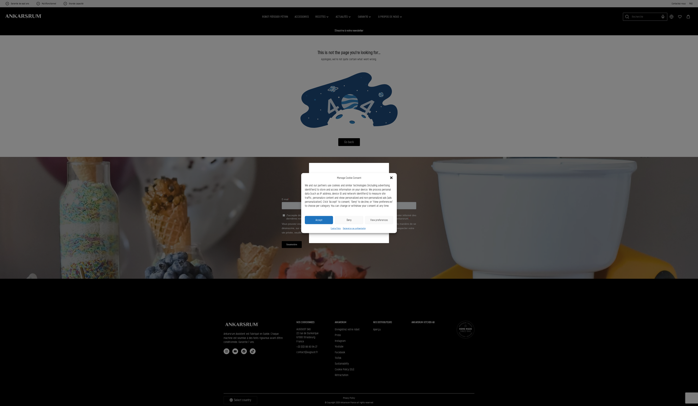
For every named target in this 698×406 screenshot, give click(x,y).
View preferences (379, 220)
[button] (391, 178)
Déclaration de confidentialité (354, 228)
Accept (319, 220)
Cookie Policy (336, 228)
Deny (349, 220)
